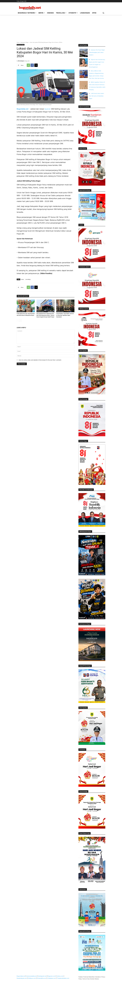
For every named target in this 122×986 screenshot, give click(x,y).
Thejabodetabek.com (63, 978)
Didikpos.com (32, 978)
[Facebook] (32, 65)
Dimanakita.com (41, 978)
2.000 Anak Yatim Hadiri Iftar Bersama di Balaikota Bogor (96, 96)
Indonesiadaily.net (31, 976)
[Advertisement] (61, 27)
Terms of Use (85, 979)
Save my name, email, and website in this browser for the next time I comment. (40, 360)
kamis (22, 279)
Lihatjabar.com (51, 978)
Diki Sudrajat (21, 60)
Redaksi (80, 977)
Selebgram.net (42, 976)
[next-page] (20, 320)
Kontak (92, 979)
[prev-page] (18, 320)
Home (18, 42)
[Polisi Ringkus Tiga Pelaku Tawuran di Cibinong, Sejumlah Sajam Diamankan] (65, 306)
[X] (36, 65)
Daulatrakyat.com (22, 978)
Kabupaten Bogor (25, 42)
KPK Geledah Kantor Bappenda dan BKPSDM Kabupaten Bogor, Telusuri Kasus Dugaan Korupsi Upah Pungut (45, 315)
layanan (47, 109)
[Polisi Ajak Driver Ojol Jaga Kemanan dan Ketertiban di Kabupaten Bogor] (26, 306)
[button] (103, 13)
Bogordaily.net (22, 109)
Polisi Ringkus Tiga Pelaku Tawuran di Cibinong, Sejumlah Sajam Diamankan (65, 315)
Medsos (97, 979)
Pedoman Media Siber (88, 977)
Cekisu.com (60, 976)
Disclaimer (98, 977)
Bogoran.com (51, 976)
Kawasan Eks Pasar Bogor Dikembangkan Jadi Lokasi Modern (97, 52)
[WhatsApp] (28, 65)
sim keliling (27, 279)
